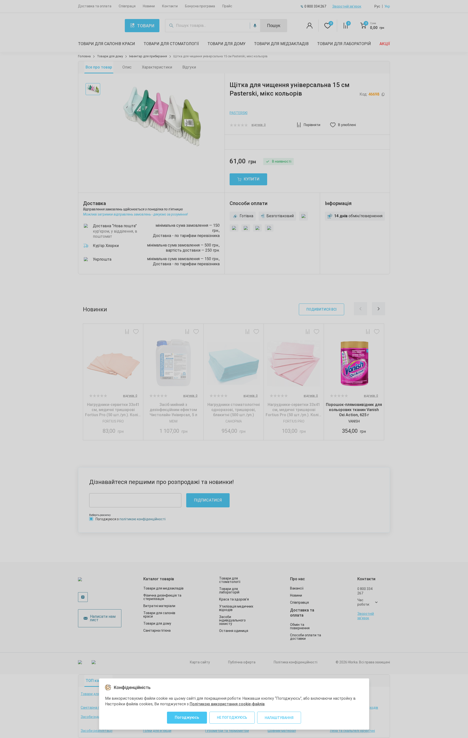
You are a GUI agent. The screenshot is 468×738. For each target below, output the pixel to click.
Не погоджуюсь (232, 717)
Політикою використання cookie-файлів (227, 704)
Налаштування (279, 718)
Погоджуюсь (187, 717)
